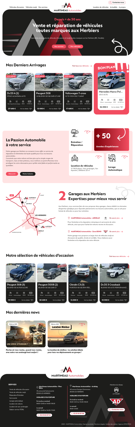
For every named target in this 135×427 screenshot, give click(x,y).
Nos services (58, 46)
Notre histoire (28, 174)
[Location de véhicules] (86, 164)
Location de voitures (16, 404)
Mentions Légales (99, 424)
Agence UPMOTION (124, 424)
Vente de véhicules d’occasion (19, 389)
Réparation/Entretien (16, 395)
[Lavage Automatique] (117, 164)
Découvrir (12, 174)
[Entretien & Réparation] (80, 139)
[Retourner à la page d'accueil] (68, 7)
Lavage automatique (16, 401)
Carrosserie (13, 398)
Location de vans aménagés (18, 407)
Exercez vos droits (88, 424)
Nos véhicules (76, 46)
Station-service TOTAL (16, 409)
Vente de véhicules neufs (17, 392)
